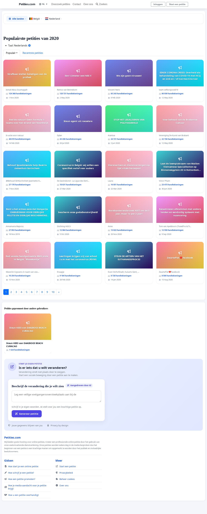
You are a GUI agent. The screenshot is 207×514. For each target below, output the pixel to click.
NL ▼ (45, 4)
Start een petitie (177, 4)
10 (53, 292)
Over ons (88, 4)
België (37, 18)
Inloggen (158, 4)
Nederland (55, 18)
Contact (77, 4)
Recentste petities (33, 53)
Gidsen (8, 460)
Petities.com (27, 4)
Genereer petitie (28, 413)
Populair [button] (11, 53)
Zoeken (103, 4)
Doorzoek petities (60, 4)
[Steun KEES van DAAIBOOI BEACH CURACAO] (27, 333)
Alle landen (19, 18)
